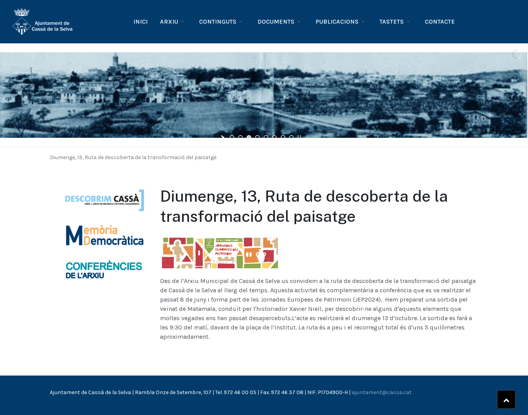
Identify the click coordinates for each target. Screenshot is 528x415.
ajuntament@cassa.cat (382, 392)
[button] (173, 21)
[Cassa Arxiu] (42, 21)
